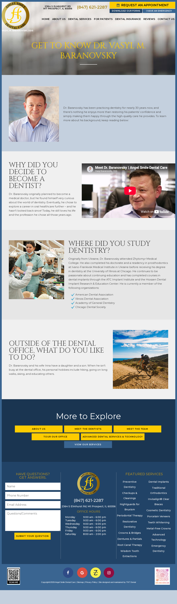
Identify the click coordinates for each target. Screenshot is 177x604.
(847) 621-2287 (92, 7)
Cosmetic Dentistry (158, 510)
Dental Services (79, 19)
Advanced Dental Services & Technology (113, 436)
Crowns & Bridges (129, 532)
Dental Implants (158, 481)
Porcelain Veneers (158, 516)
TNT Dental (131, 582)
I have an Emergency (159, 11)
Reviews (149, 19)
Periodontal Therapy (130, 515)
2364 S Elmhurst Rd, (89, 506)
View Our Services (88, 444)
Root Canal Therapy (129, 545)
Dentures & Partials (129, 538)
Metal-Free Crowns (159, 528)
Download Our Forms (126, 11)
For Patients (103, 19)
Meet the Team (137, 429)
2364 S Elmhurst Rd (57, 7)
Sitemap (80, 582)
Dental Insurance (128, 19)
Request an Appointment (144, 5)
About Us (59, 19)
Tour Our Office (55, 436)
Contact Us (166, 19)
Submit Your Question (32, 536)
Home (46, 19)
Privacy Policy (91, 582)
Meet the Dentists (88, 429)
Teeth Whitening (158, 522)
